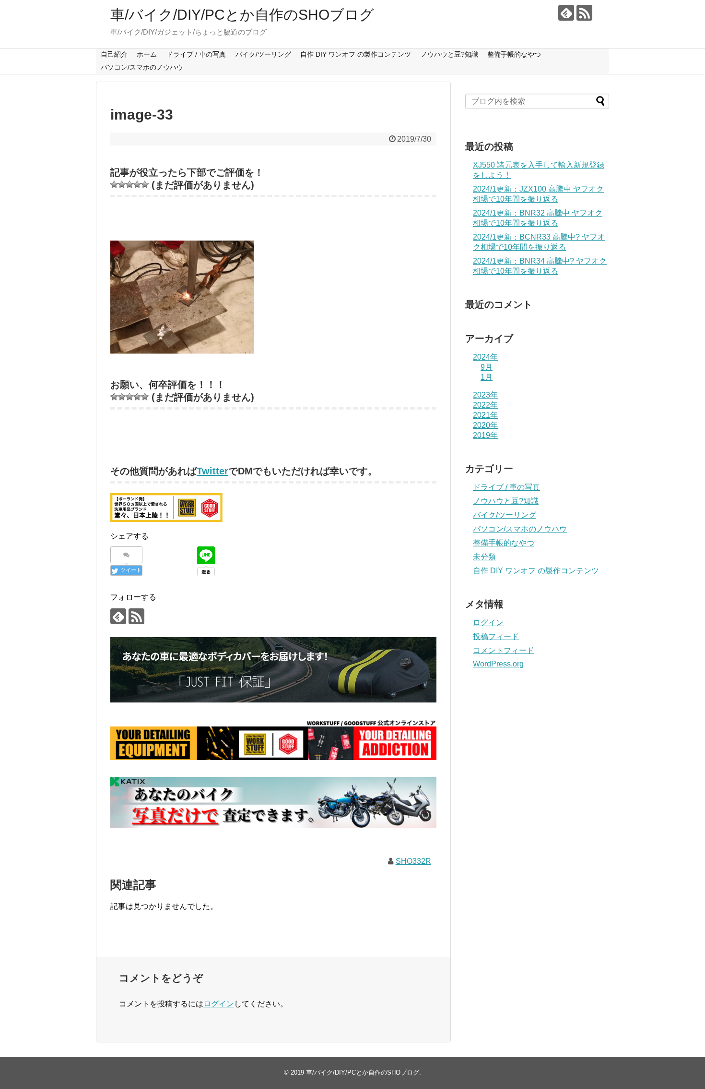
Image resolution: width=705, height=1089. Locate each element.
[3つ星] (129, 184)
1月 (487, 377)
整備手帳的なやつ (514, 54)
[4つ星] (137, 184)
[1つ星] (114, 184)
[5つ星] (145, 184)
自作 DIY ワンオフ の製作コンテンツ (355, 54)
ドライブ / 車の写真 (196, 54)
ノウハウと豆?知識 (449, 54)
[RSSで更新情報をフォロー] (584, 13)
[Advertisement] (537, 834)
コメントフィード (503, 650)
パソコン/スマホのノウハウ (142, 67)
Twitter (212, 471)
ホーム (147, 54)
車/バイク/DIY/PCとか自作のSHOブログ (242, 15)
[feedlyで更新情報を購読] (566, 13)
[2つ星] (122, 184)
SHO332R (413, 861)
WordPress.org (498, 664)
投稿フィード (496, 636)
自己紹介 (114, 54)
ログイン (218, 1004)
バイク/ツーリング (263, 54)
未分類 (484, 557)
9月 (487, 367)
